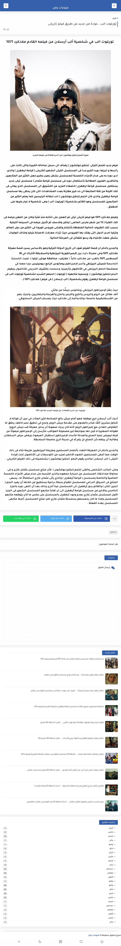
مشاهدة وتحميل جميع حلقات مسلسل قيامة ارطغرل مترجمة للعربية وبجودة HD (69, 707)
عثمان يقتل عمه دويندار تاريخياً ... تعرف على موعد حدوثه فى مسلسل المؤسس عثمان (67, 691)
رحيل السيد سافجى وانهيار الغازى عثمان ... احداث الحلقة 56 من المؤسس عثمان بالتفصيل (65, 802)
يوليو (111, 881)
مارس (110, 832)
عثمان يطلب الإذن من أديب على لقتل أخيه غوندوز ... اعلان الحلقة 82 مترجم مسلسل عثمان (65, 770)
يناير (111, 840)
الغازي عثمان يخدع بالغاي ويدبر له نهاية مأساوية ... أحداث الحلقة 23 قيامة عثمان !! (69, 786)
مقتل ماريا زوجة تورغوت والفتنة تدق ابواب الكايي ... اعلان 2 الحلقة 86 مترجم (72, 723)
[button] (91, 519)
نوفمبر (110, 873)
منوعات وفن (60, 8)
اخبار (114, 19)
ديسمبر (110, 869)
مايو (111, 849)
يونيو (111, 845)
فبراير (110, 836)
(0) (4, 30)
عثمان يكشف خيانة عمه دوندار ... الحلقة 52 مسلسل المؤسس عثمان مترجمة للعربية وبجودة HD (62, 754)
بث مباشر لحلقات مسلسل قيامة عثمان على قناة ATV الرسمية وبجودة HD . (71, 659)
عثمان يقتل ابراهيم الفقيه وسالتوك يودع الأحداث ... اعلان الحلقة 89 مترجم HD (71, 739)
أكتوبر (110, 877)
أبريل (111, 828)
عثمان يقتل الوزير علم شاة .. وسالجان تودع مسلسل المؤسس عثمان (74, 675)
